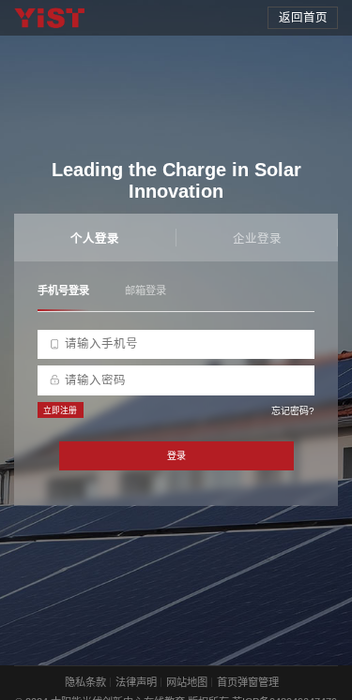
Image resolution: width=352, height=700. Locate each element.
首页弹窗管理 (248, 682)
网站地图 (186, 682)
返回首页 (303, 17)
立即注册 (60, 410)
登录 (176, 456)
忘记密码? (292, 411)
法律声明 (136, 682)
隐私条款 (85, 682)
